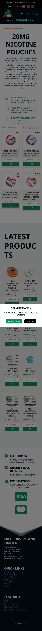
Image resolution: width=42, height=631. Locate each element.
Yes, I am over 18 (14, 321)
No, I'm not (30, 321)
